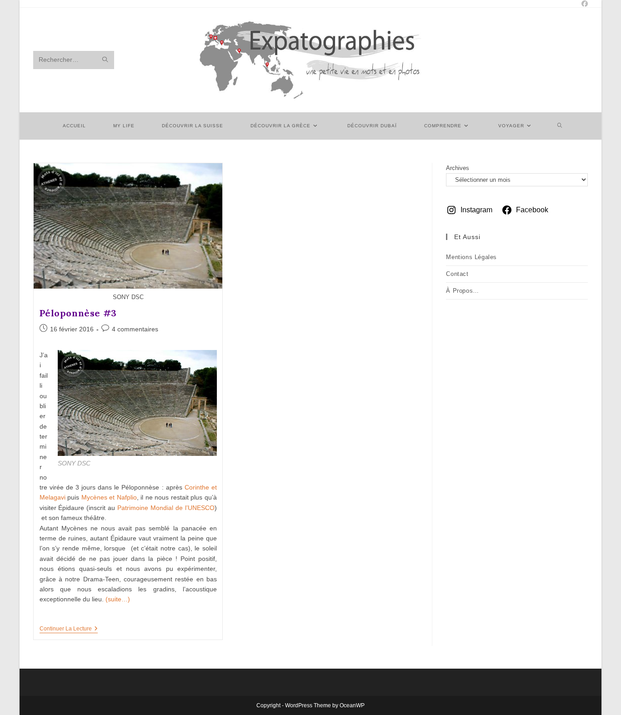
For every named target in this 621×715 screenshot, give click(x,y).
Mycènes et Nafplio (109, 497)
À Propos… (462, 290)
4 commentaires (135, 329)
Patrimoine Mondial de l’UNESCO (166, 507)
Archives (457, 168)
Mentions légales (471, 257)
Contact (457, 273)
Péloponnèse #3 (78, 313)
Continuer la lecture (69, 629)
